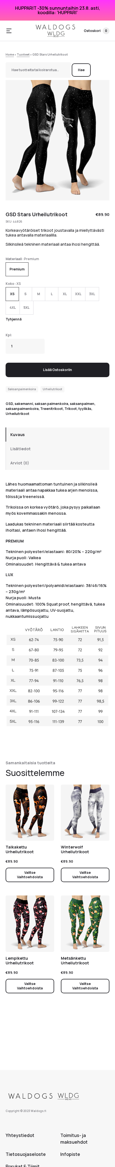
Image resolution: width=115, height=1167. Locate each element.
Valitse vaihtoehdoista (30, 874)
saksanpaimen (82, 403)
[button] (9, 31)
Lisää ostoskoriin (57, 369)
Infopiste (70, 1154)
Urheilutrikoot (52, 389)
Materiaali (14, 259)
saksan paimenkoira (51, 403)
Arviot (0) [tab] (19, 463)
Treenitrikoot (51, 408)
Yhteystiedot (20, 1135)
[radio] (17, 269)
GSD (9, 403)
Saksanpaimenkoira (22, 389)
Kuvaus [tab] (17, 434)
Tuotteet (23, 54)
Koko (10, 283)
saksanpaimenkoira (22, 408)
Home (10, 54)
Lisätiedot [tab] (20, 448)
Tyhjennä (13, 319)
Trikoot (70, 408)
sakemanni (24, 403)
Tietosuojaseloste (26, 1154)
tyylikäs (84, 408)
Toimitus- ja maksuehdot (74, 1138)
